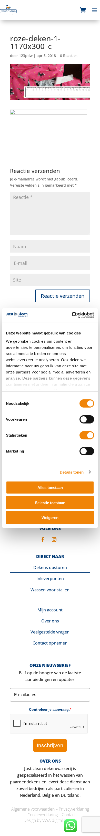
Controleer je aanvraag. (50, 709)
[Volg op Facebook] (42, 539)
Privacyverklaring (74, 809)
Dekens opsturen (50, 567)
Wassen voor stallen (50, 590)
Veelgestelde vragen (50, 632)
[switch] (86, 419)
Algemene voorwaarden (33, 809)
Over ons (50, 621)
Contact (69, 815)
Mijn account (50, 610)
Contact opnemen (50, 643)
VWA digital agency (59, 820)
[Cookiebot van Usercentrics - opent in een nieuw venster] (72, 315)
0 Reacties (68, 55)
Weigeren (50, 517)
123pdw (26, 55)
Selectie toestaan (50, 502)
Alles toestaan (50, 487)
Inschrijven (50, 745)
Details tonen (72, 472)
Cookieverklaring (42, 815)
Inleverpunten (50, 578)
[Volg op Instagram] (54, 539)
